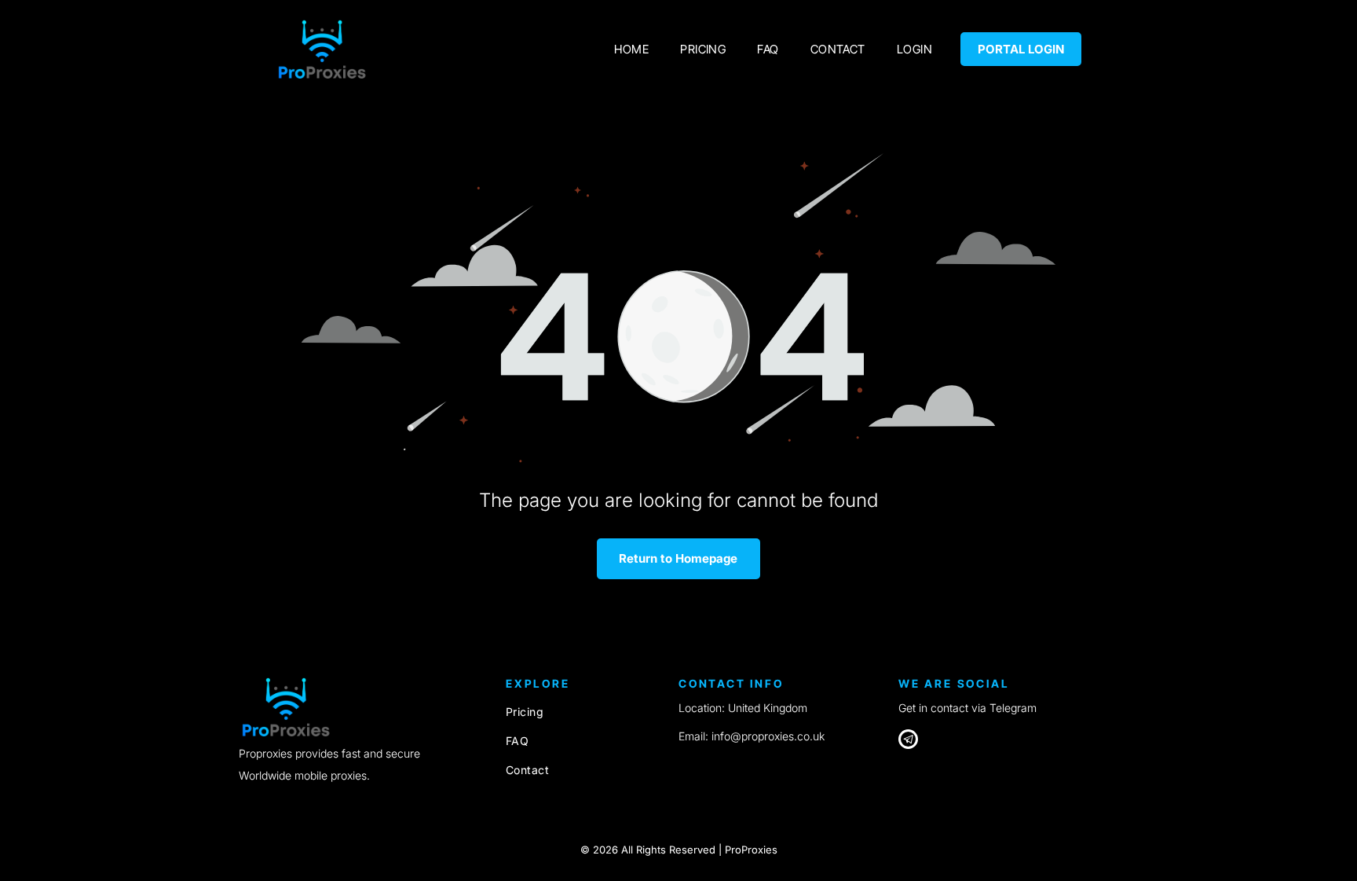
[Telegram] (908, 741)
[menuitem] (631, 49)
